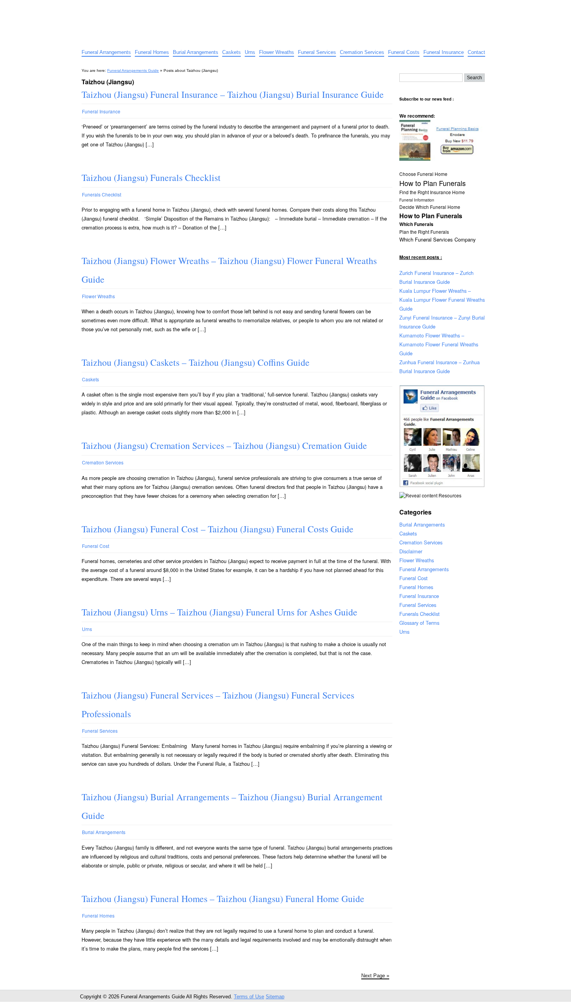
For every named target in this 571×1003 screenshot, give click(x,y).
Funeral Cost (95, 545)
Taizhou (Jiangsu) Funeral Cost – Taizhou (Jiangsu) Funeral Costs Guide (217, 529)
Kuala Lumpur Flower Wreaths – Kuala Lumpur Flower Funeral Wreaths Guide (442, 299)
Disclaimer (410, 551)
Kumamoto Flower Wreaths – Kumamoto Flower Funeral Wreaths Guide (438, 344)
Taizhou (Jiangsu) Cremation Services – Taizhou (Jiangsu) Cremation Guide (224, 445)
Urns (250, 52)
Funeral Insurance (443, 52)
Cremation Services (362, 52)
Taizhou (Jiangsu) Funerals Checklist (151, 177)
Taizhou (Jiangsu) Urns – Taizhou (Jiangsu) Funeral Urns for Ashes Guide (219, 612)
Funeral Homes (152, 52)
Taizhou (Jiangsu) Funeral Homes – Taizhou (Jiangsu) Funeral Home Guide (223, 898)
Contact (476, 52)
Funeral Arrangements (106, 52)
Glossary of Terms (419, 622)
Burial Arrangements (195, 52)
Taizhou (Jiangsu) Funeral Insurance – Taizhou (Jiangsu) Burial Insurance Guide (233, 94)
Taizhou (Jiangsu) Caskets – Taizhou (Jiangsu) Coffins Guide (196, 362)
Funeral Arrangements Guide (142, 7)
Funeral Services (317, 52)
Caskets (231, 52)
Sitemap (275, 997)
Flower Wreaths (276, 52)
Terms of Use (249, 997)
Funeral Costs (404, 52)
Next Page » (375, 976)
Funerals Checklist (101, 194)
